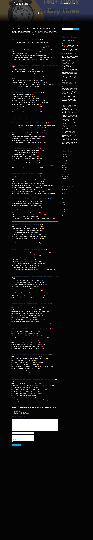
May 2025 (64, 165)
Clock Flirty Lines (17, 411)
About (73, 3)
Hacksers (64, 200)
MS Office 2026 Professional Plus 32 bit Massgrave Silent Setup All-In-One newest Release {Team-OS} (70, 62)
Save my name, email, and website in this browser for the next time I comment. (27, 441)
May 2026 (64, 158)
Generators (64, 198)
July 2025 (64, 162)
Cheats (63, 193)
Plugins (63, 211)
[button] (79, 3)
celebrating (30, 397)
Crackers (64, 195)
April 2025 (64, 167)
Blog (63, 191)
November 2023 (65, 178)
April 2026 (64, 160)
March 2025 (64, 169)
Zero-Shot (64, 215)
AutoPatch (64, 189)
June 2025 (64, 163)
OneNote (64, 207)
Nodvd (63, 206)
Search (63, 27)
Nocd (63, 204)
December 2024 (65, 174)
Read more (76, 58)
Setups (63, 213)
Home (52, 3)
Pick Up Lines (67, 3)
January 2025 (65, 173)
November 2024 (65, 176)
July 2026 (64, 154)
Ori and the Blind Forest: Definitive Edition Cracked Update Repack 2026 (69, 84)
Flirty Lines (59, 3)
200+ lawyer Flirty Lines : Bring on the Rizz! (22, 413)
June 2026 (64, 156)
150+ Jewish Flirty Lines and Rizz (23, 118)
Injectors (64, 202)
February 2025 (65, 171)
